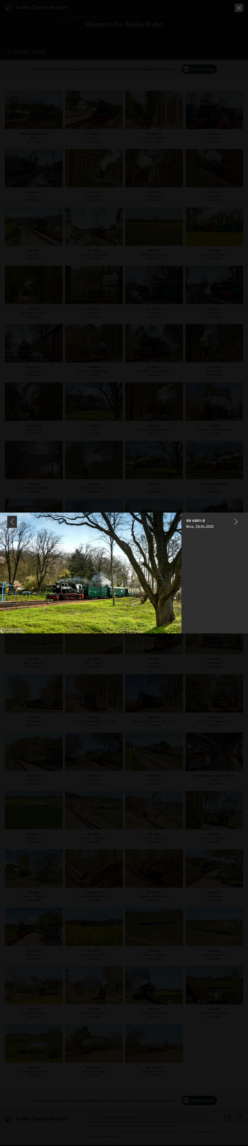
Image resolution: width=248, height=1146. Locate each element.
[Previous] (12, 522)
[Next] (236, 522)
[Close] (239, 8)
